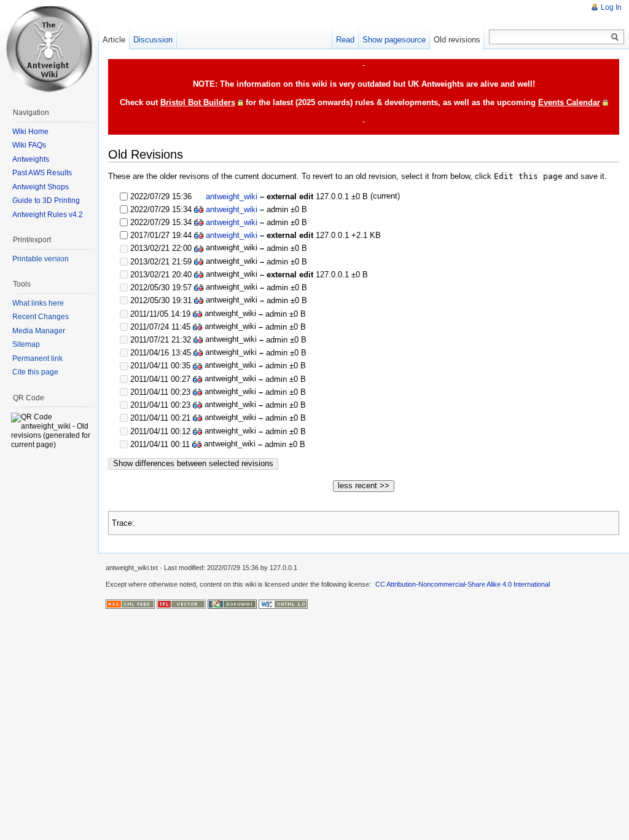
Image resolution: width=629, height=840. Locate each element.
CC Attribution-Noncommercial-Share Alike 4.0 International (462, 584)
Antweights (30, 159)
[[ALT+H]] (49, 49)
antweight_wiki (231, 196)
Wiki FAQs (29, 145)
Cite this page (35, 372)
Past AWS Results (42, 172)
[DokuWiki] (232, 603)
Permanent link (37, 358)
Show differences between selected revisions (193, 463)
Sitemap (26, 344)
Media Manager (38, 331)
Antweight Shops (40, 187)
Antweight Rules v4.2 (47, 214)
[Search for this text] (614, 37)
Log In (611, 7)
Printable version (40, 259)
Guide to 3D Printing (46, 200)
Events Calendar (569, 102)
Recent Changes (40, 316)
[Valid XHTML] (283, 603)
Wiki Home (30, 131)
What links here (38, 303)
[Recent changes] (130, 603)
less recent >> (363, 485)
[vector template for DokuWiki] (181, 603)
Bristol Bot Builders (197, 102)
